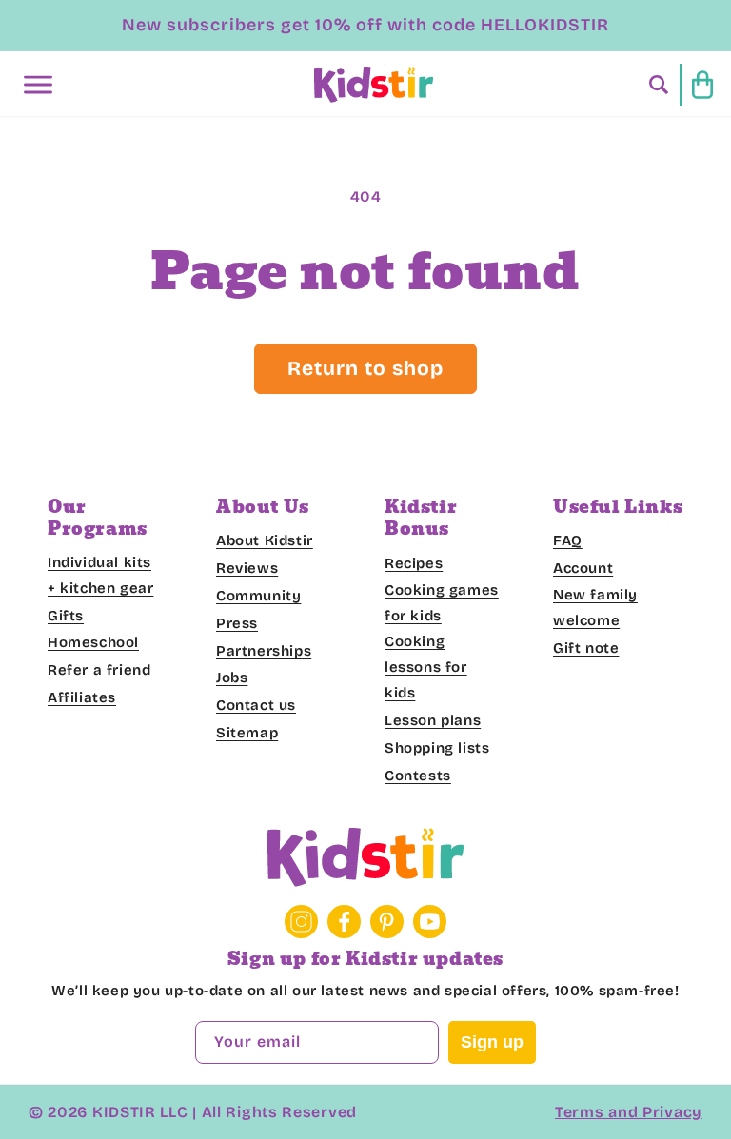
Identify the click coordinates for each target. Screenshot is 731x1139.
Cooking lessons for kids (426, 667)
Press (237, 623)
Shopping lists (437, 747)
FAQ (568, 540)
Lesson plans (433, 720)
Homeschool (93, 642)
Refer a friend (99, 669)
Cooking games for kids (442, 602)
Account (583, 568)
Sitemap (247, 732)
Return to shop (365, 368)
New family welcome (595, 607)
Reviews (247, 568)
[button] (38, 85)
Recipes (414, 563)
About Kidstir (264, 540)
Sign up (492, 1041)
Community (258, 595)
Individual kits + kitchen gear (100, 575)
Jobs (231, 677)
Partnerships (263, 650)
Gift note (586, 648)
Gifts (66, 615)
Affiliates (82, 697)
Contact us (256, 705)
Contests (418, 775)
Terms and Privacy (628, 1112)
